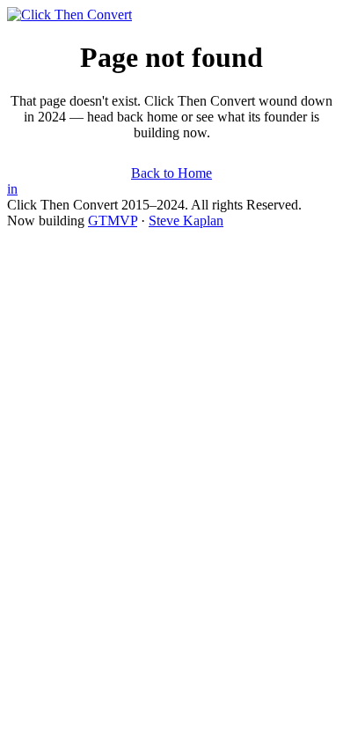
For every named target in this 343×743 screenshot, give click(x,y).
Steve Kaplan (186, 220)
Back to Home (171, 173)
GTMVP (112, 220)
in (12, 188)
